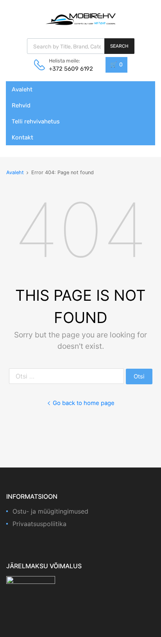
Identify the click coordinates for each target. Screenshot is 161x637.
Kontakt (22, 137)
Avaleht (22, 89)
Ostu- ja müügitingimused (50, 511)
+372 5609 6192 (68, 68)
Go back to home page (83, 403)
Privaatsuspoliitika (39, 524)
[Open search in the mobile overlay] (80, 46)
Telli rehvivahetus (36, 121)
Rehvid (21, 105)
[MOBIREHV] (80, 18)
